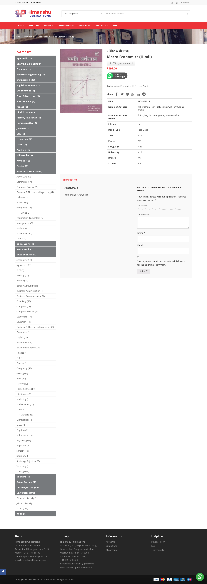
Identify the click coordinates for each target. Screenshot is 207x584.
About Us (110, 541)
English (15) (22, 337)
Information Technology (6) (30, 217)
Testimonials (157, 550)
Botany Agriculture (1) (27, 285)
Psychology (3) (24, 440)
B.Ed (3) (20, 270)
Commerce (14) (24, 181)
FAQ (153, 545)
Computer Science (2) (27, 187)
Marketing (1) (23, 399)
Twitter (122, 94)
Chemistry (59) (24, 301)
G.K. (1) (20, 357)
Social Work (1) (25, 243)
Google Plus (133, 94)
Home (17, 36)
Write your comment (123, 63)
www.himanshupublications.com (30, 560)
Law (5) (21, 133)
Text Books (29, 36)
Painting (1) (23, 149)
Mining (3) (25, 212)
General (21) (22, 363)
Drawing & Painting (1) (29, 63)
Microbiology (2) (24, 419)
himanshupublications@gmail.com (31, 556)
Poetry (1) (22, 165)
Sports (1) (21, 238)
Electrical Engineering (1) (31, 74)
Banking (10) (23, 275)
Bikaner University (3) (27, 498)
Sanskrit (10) (23, 450)
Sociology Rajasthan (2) (28, 461)
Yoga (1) (21, 513)
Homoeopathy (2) (27, 122)
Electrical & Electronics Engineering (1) (35, 192)
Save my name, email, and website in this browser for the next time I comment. (161, 263)
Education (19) (24, 321)
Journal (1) (22, 128)
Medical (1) (22, 409)
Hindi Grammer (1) (27, 112)
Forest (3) (22, 106)
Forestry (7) (22, 202)
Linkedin (138, 94)
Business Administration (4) (30, 290)
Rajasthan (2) (23, 445)
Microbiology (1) (28, 414)
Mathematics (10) (25, 404)
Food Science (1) (26, 101)
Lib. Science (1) (24, 394)
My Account (111, 550)
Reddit (144, 94)
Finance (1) (22, 352)
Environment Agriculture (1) (30, 347)
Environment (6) (24, 342)
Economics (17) (24, 316)
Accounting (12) (24, 259)
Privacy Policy (158, 541)
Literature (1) (24, 139)
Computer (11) (24, 306)
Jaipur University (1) (26, 503)
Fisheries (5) (22, 197)
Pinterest (127, 94)
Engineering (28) (26, 79)
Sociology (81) (23, 455)
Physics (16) (23, 160)
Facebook (116, 94)
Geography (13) (24, 207)
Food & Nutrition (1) (28, 96)
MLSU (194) (22, 508)
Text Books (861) (26, 254)
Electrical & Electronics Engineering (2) (35, 327)
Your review (144, 214)
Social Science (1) (25, 233)
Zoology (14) (23, 471)
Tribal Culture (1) (26, 481)
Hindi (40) (21, 378)
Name (141, 232)
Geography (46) (24, 368)
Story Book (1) (25, 249)
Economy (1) (24, 69)
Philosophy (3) (25, 155)
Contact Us (111, 545)
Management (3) (25, 223)
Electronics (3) (23, 332)
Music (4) (21, 425)
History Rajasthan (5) (29, 117)
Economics (43, 36)
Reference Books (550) (29, 171)
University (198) (26, 492)
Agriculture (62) (24, 176)
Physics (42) (22, 430)
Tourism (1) (23, 476)
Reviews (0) (70, 180)
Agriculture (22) (24, 265)
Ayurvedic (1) (24, 58)
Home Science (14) (26, 388)
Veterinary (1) (23, 466)
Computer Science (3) (27, 311)
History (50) (22, 383)
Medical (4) (22, 228)
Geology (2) (22, 373)
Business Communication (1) (31, 296)
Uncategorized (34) (28, 487)
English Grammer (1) (28, 85)
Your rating (142, 205)
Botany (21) (22, 280)
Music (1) (22, 144)
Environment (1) (26, 90)
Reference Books (140, 86)
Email (140, 245)
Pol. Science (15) (25, 435)
